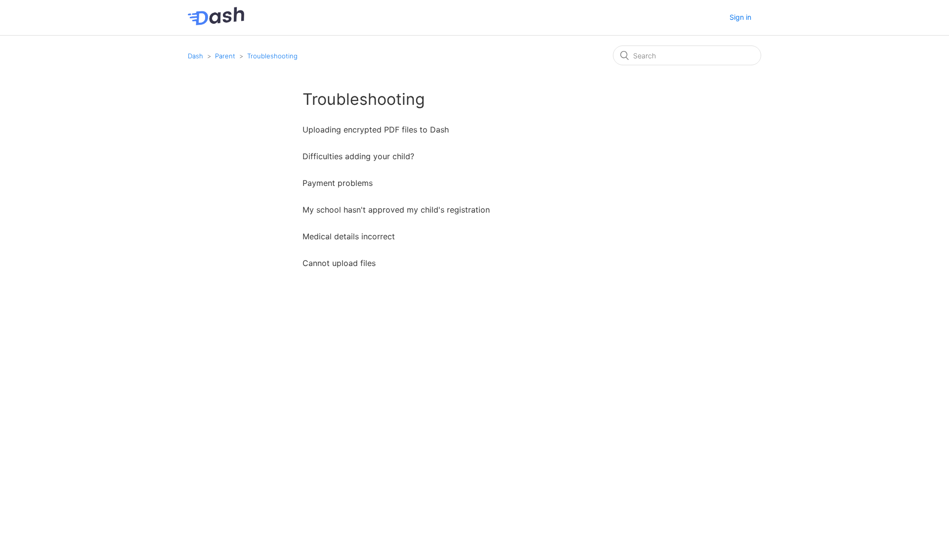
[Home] (216, 22)
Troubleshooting (272, 56)
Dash (195, 56)
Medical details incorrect (348, 236)
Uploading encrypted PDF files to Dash (375, 129)
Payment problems (337, 183)
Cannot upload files (339, 263)
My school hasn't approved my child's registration (396, 210)
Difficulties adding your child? (358, 156)
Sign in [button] (740, 17)
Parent (225, 56)
